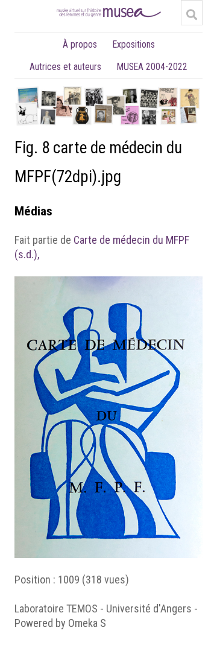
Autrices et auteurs (65, 66)
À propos (80, 44)
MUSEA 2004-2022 (152, 66)
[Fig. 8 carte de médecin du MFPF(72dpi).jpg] (108, 283)
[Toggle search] (192, 14)
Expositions (134, 44)
